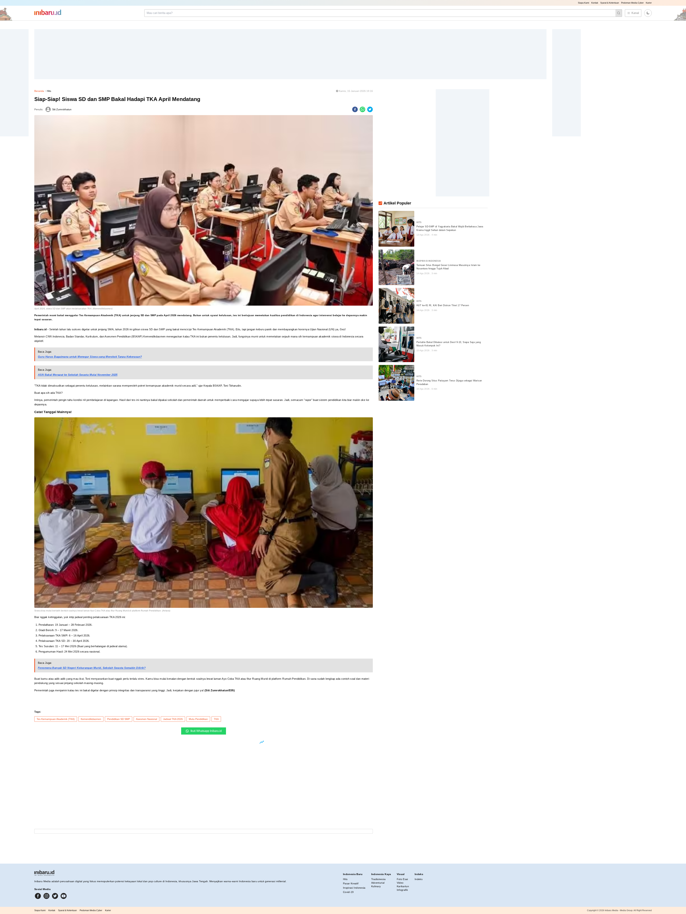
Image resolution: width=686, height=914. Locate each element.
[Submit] (618, 13)
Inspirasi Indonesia (354, 887)
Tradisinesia (378, 879)
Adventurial (378, 882)
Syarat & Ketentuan (609, 3)
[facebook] (355, 109)
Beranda (39, 91)
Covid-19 (348, 892)
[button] (648, 13)
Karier (649, 3)
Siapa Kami (583, 3)
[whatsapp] (362, 109)
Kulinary (376, 886)
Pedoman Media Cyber (632, 3)
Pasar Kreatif (351, 883)
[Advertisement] (141, 54)
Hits (49, 91)
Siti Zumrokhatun (61, 109)
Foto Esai (402, 879)
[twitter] (370, 109)
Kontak (594, 3)
